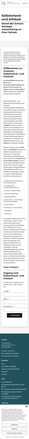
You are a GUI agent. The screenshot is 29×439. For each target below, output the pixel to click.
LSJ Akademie (7, 382)
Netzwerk (5, 371)
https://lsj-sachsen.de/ (11, 356)
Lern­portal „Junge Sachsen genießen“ (15, 389)
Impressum (21, 436)
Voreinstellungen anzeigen (14, 433)
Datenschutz (8, 436)
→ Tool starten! (14, 315)
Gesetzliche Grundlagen (9, 366)
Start (3, 364)
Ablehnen (14, 429)
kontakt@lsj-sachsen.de (11, 353)
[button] (26, 406)
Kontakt (4, 374)
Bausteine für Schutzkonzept (10, 369)
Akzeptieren (14, 424)
